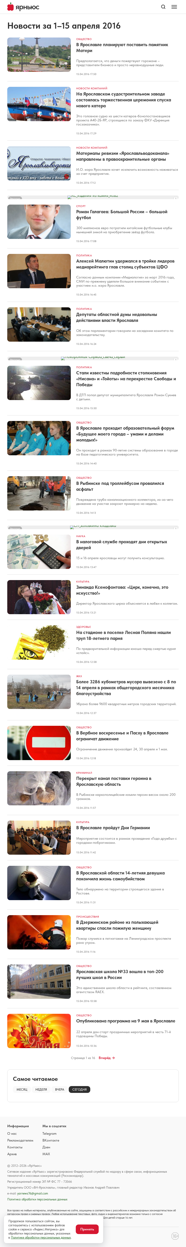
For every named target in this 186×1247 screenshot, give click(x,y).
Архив (12, 1154)
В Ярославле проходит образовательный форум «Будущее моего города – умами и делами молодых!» (125, 434)
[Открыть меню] (174, 6)
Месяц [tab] (22, 1089)
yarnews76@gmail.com (32, 1193)
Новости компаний (91, 88)
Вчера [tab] (59, 1089)
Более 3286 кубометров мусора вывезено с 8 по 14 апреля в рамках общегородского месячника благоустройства (126, 687)
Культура (82, 581)
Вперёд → (107, 1058)
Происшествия (87, 916)
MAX (46, 1154)
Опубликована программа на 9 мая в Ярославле (125, 1021)
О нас (12, 1133)
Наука (80, 536)
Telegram (49, 1133)
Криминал (84, 772)
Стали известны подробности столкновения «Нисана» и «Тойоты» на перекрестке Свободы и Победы (126, 378)
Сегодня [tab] (79, 1089)
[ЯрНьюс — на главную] (23, 7)
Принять (87, 1229)
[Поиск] (163, 6)
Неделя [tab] (41, 1089)
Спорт (81, 206)
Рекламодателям (20, 1140)
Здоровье (83, 627)
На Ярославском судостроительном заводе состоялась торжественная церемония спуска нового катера (123, 99)
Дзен (46, 1147)
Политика (84, 255)
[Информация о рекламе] (176, 198)
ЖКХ (79, 676)
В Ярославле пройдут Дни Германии (113, 827)
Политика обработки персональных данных (37, 1199)
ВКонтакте (50, 1140)
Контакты (14, 1147)
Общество (84, 39)
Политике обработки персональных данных (41, 1237)
